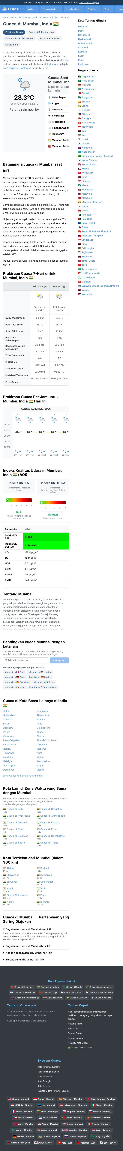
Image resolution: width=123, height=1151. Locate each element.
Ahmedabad (43, 715)
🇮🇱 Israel (83, 139)
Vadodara (8, 736)
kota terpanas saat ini (15, 68)
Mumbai (82, 26)
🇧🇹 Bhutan (84, 101)
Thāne (40, 731)
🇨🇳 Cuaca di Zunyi (48, 992)
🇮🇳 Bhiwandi (10, 883)
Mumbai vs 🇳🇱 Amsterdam (42, 687)
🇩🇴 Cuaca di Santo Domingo (25, 998)
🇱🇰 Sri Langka (86, 248)
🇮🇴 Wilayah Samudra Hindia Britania (98, 285)
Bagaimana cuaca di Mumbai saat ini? (28, 929)
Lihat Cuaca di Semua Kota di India (23, 775)
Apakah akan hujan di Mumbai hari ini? (29, 952)
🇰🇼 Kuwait (84, 168)
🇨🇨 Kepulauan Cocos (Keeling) (95, 155)
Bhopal (40, 736)
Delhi (6, 711)
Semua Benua (75, 1033)
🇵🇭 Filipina (84, 114)
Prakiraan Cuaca (14, 32)
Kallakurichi (9, 744)
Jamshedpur (44, 761)
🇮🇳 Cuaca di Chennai (15, 823)
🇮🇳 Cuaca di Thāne (47, 844)
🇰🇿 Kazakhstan (86, 151)
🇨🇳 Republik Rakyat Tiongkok (94, 231)
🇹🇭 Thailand (85, 256)
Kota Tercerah (44, 1086)
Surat (6, 723)
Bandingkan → (59, 660)
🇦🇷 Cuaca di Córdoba (71, 992)
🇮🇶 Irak (82, 130)
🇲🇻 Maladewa (85, 189)
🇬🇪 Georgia (84, 118)
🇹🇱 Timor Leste (86, 260)
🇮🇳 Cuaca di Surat (13, 830)
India (54, 17)
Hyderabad (9, 715)
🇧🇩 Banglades (86, 97)
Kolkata (41, 719)
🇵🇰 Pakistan (85, 214)
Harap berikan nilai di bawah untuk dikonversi (25, 17)
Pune (39, 723)
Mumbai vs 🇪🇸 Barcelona (17, 682)
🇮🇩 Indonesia (85, 126)
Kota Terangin (44, 1081)
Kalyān (40, 765)
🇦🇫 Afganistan (86, 76)
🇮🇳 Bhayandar (11, 876)
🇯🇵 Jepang (84, 143)
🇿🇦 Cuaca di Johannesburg (99, 987)
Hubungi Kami (75, 1023)
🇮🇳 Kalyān (8, 889)
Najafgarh (8, 761)
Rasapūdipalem (11, 740)
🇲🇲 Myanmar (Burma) (90, 202)
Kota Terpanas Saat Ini (49, 1067)
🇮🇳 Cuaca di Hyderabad (16, 817)
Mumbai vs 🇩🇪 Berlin (15, 677)
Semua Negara (75, 1038)
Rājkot (40, 757)
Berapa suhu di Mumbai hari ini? (25, 959)
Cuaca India (11, 44)
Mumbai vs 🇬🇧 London (40, 672)
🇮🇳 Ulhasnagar (45, 883)
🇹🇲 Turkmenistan (88, 269)
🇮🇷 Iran (82, 135)
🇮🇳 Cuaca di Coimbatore (51, 837)
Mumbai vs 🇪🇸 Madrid (40, 677)
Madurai (41, 748)
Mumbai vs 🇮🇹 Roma (44, 682)
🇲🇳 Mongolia (85, 197)
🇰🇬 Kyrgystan (85, 172)
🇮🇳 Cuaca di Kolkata (48, 823)
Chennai (7, 719)
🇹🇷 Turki (82, 264)
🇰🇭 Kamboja (85, 147)
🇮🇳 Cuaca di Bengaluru (49, 810)
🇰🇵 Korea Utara (86, 164)
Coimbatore (43, 727)
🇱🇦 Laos (82, 176)
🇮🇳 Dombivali (44, 876)
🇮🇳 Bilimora (43, 903)
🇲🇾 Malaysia (85, 193)
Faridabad (8, 757)
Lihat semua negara (89, 2)
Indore (6, 731)
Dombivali (8, 769)
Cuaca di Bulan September (19, 38)
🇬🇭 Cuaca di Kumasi (52, 998)
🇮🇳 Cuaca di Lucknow (15, 837)
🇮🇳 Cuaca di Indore (14, 844)
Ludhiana (42, 744)
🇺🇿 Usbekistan (86, 277)
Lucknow (8, 727)
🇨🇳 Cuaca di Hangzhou (22, 987)
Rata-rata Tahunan (50, 38)
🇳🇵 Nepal (83, 206)
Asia (108, 9)
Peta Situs (73, 1028)
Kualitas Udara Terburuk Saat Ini (53, 1091)
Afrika (32, 9)
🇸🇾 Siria (82, 243)
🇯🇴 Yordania (85, 294)
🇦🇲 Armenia (84, 84)
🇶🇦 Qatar (83, 227)
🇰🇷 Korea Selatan (88, 160)
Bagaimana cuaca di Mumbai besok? (28, 946)
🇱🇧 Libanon (84, 181)
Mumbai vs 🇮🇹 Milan (15, 687)
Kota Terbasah (45, 1076)
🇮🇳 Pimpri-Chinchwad (15, 896)
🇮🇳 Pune (41, 896)
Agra (39, 752)
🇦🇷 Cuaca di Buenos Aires (22, 992)
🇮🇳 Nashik (8, 903)
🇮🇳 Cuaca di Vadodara (48, 987)
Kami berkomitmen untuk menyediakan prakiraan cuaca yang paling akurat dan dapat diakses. (90, 1015)
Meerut (41, 769)
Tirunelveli (9, 752)
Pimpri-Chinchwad (47, 740)
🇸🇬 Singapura (85, 239)
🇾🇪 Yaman (84, 289)
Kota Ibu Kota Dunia (77, 1043)
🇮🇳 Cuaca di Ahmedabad (51, 817)
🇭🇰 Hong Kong (86, 122)
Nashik (7, 748)
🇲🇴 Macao (83, 185)
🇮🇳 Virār (41, 889)
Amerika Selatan (51, 9)
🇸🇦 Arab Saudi (86, 80)
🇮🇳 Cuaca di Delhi (13, 810)
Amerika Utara (73, 9)
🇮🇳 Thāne (8, 869)
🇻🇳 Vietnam (84, 281)
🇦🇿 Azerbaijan (86, 88)
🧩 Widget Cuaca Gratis (80, 1047)
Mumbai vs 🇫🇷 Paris (15, 672)
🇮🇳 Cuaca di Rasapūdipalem (99, 992)
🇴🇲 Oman (83, 210)
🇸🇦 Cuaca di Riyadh (72, 987)
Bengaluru (42, 711)
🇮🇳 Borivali (43, 869)
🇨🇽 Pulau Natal (86, 222)
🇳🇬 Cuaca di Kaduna (101, 998)
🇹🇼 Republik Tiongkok (90, 235)
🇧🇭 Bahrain (84, 93)
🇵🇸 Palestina (85, 218)
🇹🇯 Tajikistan (85, 252)
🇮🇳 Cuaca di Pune (47, 830)
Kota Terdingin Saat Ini (48, 1071)
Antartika (93, 9)
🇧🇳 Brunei (83, 105)
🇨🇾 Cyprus (84, 109)
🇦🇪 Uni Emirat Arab (89, 273)
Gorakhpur (9, 765)
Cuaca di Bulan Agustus (41, 32)
